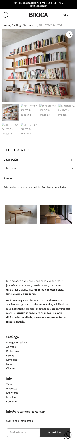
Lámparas (11, 360)
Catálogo (17, 25)
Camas (10, 355)
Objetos (10, 368)
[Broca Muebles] (38, 14)
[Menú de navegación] (71, 15)
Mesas (9, 364)
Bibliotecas (30, 25)
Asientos (11, 347)
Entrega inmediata (16, 342)
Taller (9, 384)
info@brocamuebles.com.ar (25, 411)
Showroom (12, 393)
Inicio (7, 25)
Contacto (11, 401)
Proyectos (11, 389)
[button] (69, 34)
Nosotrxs (11, 397)
